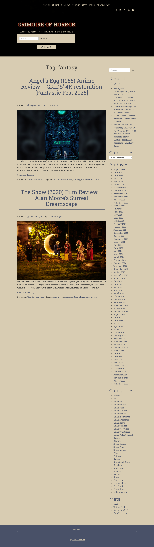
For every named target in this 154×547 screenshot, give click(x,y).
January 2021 (119, 371)
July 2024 (118, 245)
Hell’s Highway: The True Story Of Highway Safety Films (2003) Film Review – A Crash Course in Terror (124, 130)
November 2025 (120, 196)
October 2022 (119, 308)
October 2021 (119, 344)
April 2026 (118, 181)
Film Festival (87, 179)
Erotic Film (118, 447)
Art (114, 398)
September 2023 (120, 275)
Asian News (119, 423)
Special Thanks (77, 539)
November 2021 (120, 341)
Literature (118, 471)
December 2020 (120, 374)
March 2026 (118, 184)
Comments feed (120, 510)
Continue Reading (25, 175)
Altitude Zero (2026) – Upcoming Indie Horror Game (124, 143)
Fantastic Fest (66, 179)
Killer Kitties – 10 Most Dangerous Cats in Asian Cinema (124, 118)
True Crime (118, 489)
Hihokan (117, 465)
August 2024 (119, 242)
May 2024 (117, 251)
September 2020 (120, 383)
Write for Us (46, 47)
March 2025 (118, 221)
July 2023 (117, 281)
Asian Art (117, 401)
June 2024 (118, 248)
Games (116, 459)
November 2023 (120, 269)
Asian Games (119, 413)
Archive (76, 530)
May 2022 (117, 323)
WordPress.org (120, 513)
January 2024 (119, 263)
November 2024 (120, 233)
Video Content (120, 492)
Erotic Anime (119, 444)
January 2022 (119, 335)
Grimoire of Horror (46, 24)
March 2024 (118, 257)
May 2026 (117, 178)
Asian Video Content (123, 435)
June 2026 (118, 175)
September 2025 (120, 203)
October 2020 (119, 381)
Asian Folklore (120, 410)
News (116, 477)
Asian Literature (121, 420)
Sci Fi (97, 179)
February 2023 (119, 296)
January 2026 (119, 190)
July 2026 (117, 172)
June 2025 (118, 212)
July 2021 (117, 353)
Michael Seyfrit (56, 216)
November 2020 (120, 378)
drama (67, 297)
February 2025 (119, 224)
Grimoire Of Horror (52, 5)
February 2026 (119, 187)
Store (92, 5)
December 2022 (120, 302)
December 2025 (120, 193)
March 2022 (118, 329)
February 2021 (119, 368)
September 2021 (120, 347)
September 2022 (120, 311)
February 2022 (119, 332)
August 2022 (119, 314)
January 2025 (119, 227)
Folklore (117, 456)
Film (28, 297)
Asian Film (118, 407)
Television (118, 480)
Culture (117, 441)
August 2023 (119, 278)
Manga (116, 474)
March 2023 (118, 293)
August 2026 (119, 169)
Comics (116, 438)
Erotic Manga (119, 450)
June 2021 (118, 356)
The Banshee (38, 297)
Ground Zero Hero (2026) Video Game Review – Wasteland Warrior (124, 109)
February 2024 (120, 260)
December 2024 (120, 230)
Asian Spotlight (120, 426)
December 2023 (120, 266)
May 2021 (117, 359)
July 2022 (117, 317)
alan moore (58, 297)
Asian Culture (120, 404)
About (67, 5)
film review (84, 297)
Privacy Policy (103, 5)
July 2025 (117, 208)
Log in (116, 504)
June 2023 (118, 284)
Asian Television (121, 429)
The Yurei (38, 179)
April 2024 (118, 254)
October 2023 (119, 272)
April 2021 (118, 362)
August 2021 (119, 350)
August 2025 (119, 205)
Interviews (118, 468)
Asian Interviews (121, 416)
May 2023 (117, 287)
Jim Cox (56, 105)
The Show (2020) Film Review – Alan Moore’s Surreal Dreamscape (62, 197)
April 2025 (118, 218)
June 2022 (118, 320)
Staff (84, 5)
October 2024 (119, 236)
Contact (76, 5)
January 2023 (119, 299)
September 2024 (120, 239)
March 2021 (118, 365)
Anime (29, 179)
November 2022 (120, 305)
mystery (94, 297)
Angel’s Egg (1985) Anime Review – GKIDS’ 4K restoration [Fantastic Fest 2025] (61, 86)
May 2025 (117, 215)
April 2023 (118, 290)
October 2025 (119, 199)
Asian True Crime (121, 432)
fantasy (76, 179)
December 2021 (120, 338)
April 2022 (118, 326)
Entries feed (119, 507)
